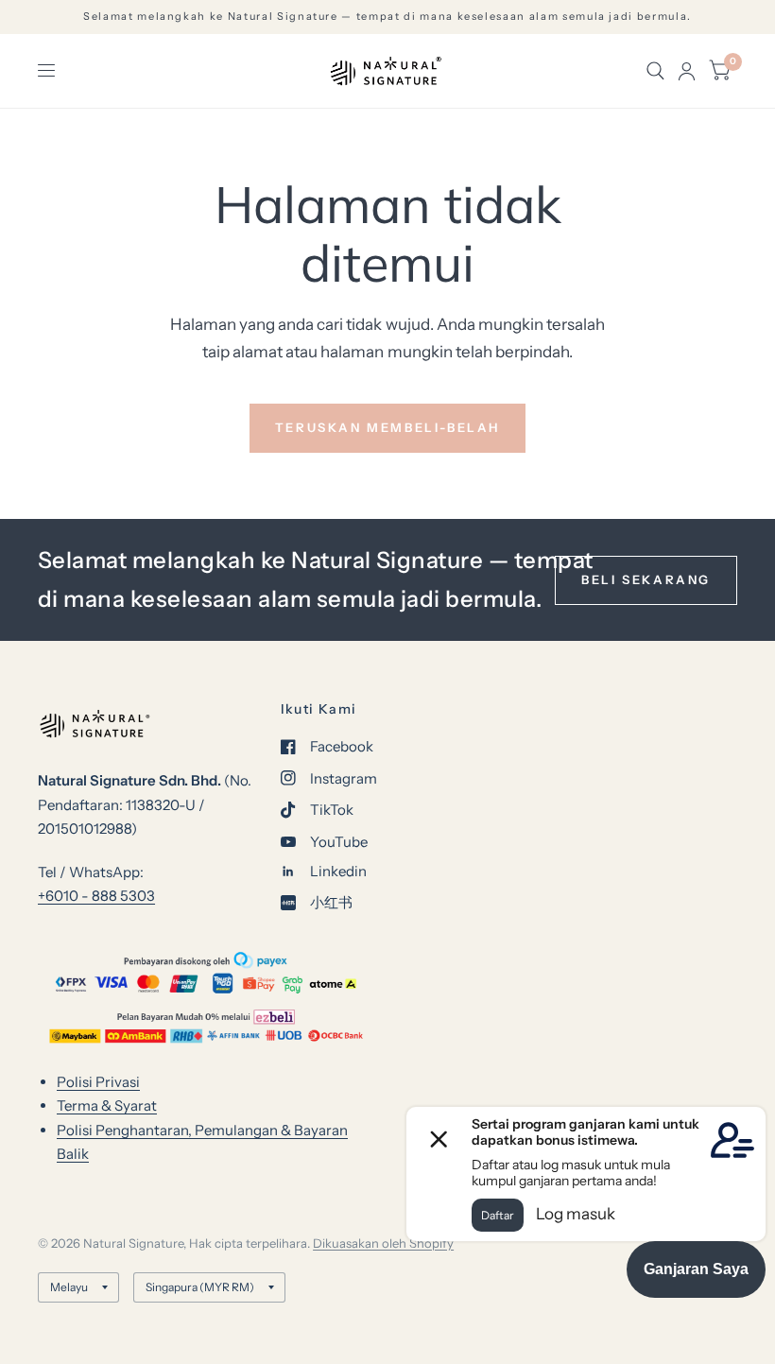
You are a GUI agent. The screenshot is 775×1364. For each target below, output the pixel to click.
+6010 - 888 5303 (96, 896)
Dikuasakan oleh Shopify (383, 1243)
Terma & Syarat (107, 1105)
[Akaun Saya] (686, 71)
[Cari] (655, 71)
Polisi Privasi (98, 1082)
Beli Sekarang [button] (646, 579)
